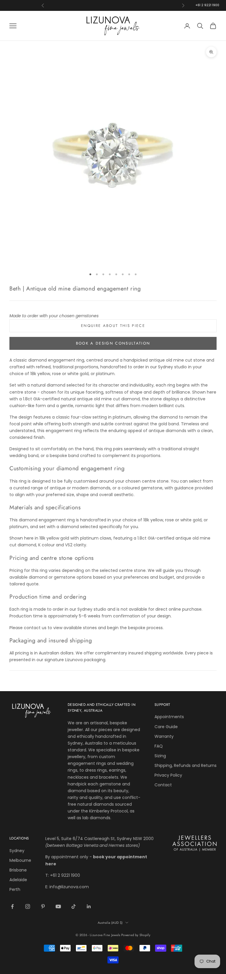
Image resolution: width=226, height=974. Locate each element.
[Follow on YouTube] (58, 906)
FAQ (158, 746)
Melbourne (20, 860)
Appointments (169, 717)
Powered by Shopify (135, 935)
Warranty (164, 736)
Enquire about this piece (113, 325)
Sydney (16, 851)
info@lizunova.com (69, 887)
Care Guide (166, 727)
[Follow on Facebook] (12, 906)
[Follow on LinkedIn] (89, 906)
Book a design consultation (113, 343)
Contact (163, 785)
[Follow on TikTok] (74, 906)
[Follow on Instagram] (28, 906)
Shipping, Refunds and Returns (185, 765)
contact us (35, 628)
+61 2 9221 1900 (207, 5)
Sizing (160, 756)
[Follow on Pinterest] (43, 906)
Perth (14, 889)
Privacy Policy (168, 775)
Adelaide (18, 880)
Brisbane (18, 870)
